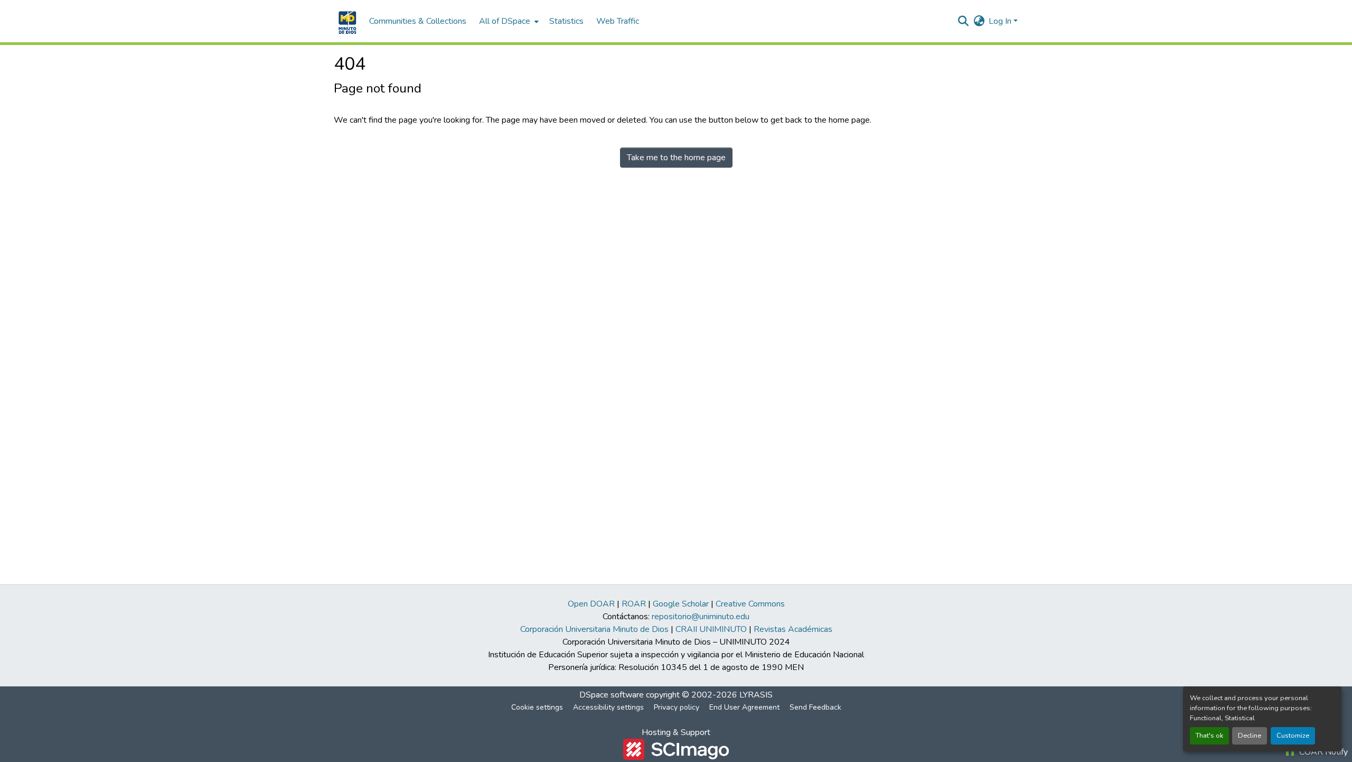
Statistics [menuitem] (566, 21)
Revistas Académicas (793, 629)
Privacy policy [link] (676, 707)
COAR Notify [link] (1322, 752)
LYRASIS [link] (756, 695)
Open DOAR (591, 604)
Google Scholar (681, 604)
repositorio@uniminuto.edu (700, 616)
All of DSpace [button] (504, 21)
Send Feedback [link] (815, 707)
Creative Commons (750, 604)
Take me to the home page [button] (676, 157)
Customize (1292, 735)
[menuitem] (508, 21)
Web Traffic (617, 21)
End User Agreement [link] (744, 707)
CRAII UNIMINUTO (711, 629)
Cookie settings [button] (537, 707)
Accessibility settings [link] (608, 707)
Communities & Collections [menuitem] (417, 21)
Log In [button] (1001, 21)
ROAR (634, 604)
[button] (346, 21)
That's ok (1209, 735)
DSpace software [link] (611, 695)
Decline (1249, 735)
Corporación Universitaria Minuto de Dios (594, 629)
